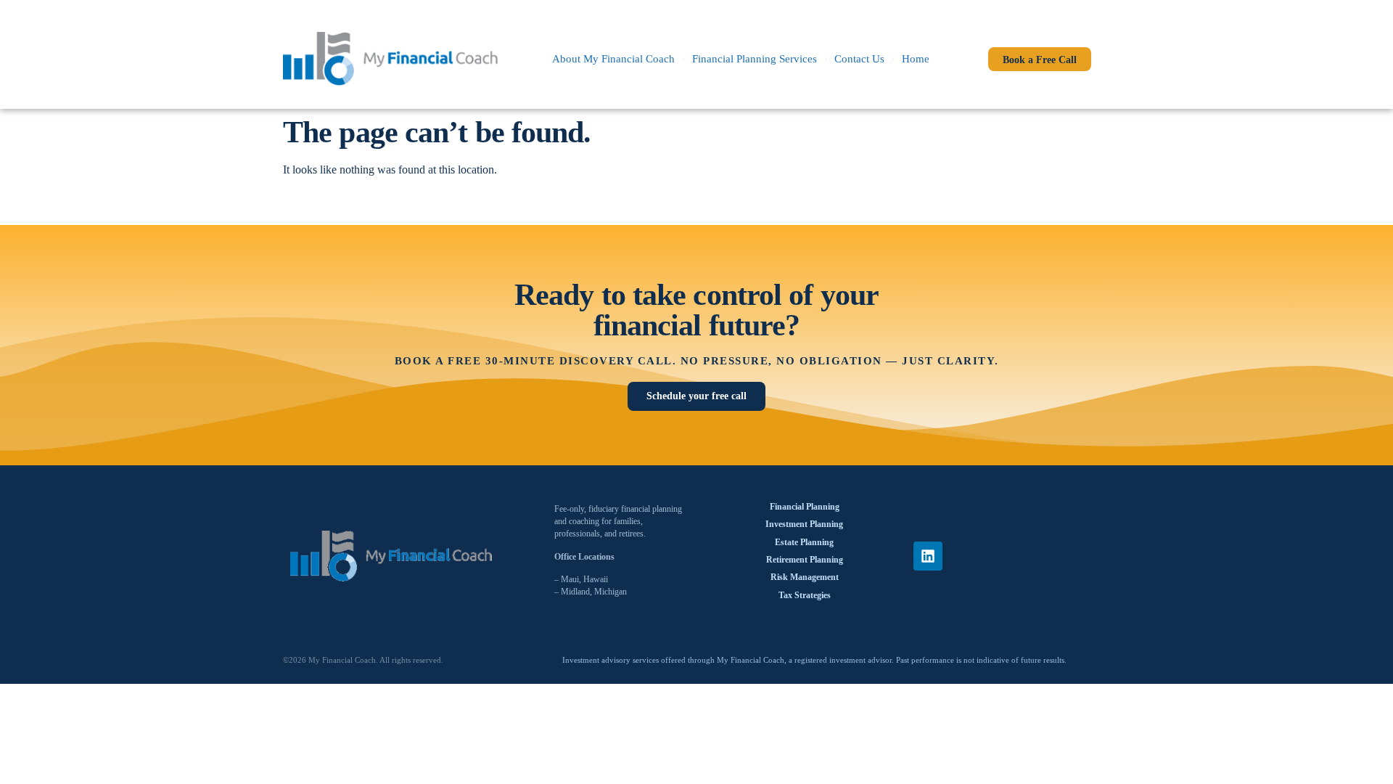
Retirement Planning (804, 560)
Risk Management (805, 577)
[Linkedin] (927, 556)
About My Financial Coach (613, 59)
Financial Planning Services (754, 59)
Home (915, 59)
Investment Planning (804, 524)
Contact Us (859, 59)
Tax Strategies (804, 595)
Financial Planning (804, 507)
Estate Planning (804, 542)
